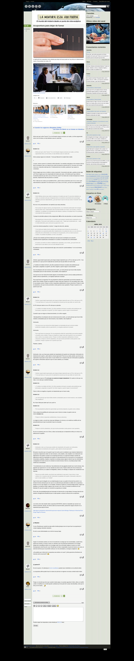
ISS (101, 179)
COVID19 (102, 176)
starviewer (98, 187)
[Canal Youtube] (32, 7)
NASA (88, 183)
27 (94, 237)
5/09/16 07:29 (28, 571)
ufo (98, 189)
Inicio (84, 1)
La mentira (45, 647)
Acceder (32, 1)
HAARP (95, 179)
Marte (94, 181)
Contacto (95, 1)
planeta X (102, 185)
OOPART (95, 183)
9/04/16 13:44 (28, 361)
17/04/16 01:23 (27, 511)
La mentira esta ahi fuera (29, 645)
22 (100, 235)
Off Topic (89, 1)
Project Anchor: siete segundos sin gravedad (96, 146)
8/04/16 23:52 (28, 156)
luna (90, 181)
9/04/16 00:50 (28, 200)
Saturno (87, 187)
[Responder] (81, 142)
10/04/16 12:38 (27, 377)
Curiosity (106, 176)
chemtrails (104, 174)
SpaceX (92, 187)
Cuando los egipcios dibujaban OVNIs (47, 127)
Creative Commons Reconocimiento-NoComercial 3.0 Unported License (72, 647)
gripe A (87, 179)
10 (106, 231)
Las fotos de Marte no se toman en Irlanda (68, 129)
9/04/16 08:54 (28, 267)
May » (92, 240)
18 (88, 235)
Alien (90, 174)
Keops (87, 181)
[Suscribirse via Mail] (36, 7)
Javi (28, 153)
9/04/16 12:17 (28, 304)
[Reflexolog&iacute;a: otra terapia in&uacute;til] (58, 109)
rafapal (105, 185)
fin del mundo (104, 178)
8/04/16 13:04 (28, 143)
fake (95, 178)
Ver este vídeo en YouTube (39, 93)
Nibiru (92, 183)
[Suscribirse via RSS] (39, 7)
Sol (89, 187)
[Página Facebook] (26, 7)
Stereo (103, 187)
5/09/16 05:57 (28, 549)
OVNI (99, 183)
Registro (27, 1)
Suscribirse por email (104, 1)
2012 (87, 174)
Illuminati (99, 179)
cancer (100, 174)
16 (103, 233)
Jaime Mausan (105, 179)
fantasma (98, 178)
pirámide (94, 185)
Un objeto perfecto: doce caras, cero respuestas (96, 111)
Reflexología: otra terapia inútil (56, 114)
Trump (95, 189)
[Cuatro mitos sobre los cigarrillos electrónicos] (76, 109)
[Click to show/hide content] (58, 603)
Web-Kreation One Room (74, 645)
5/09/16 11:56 (28, 589)
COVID (98, 176)
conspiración (92, 176)
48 (26, 31)
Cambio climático (94, 174)
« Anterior (56, 133)
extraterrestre (91, 178)
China (87, 176)
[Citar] (83, 142)
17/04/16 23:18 (27, 530)
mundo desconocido (102, 181)
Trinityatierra (91, 189)
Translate (97, 17)
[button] (58, 43)
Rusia (108, 185)
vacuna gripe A (101, 189)
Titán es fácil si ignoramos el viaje (93, 134)
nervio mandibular (53, 568)
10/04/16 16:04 (27, 451)
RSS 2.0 (59, 622)
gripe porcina (91, 179)
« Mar (88, 240)
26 (91, 237)
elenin (87, 178)
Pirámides (98, 185)
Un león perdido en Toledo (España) (94, 87)
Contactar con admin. (54, 645)
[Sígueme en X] (29, 7)
